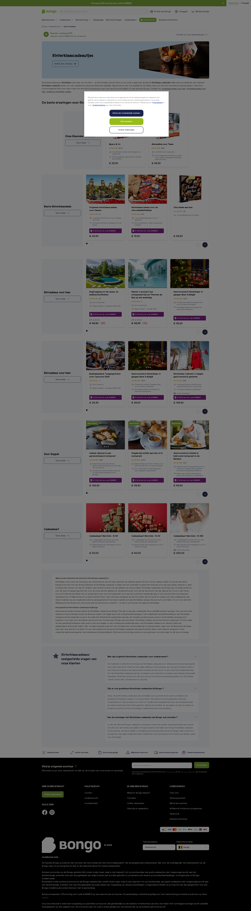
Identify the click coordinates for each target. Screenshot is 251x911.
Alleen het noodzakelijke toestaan (126, 113)
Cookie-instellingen (126, 130)
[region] (126, 114)
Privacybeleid (157, 103)
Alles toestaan (126, 121)
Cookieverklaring (98, 105)
